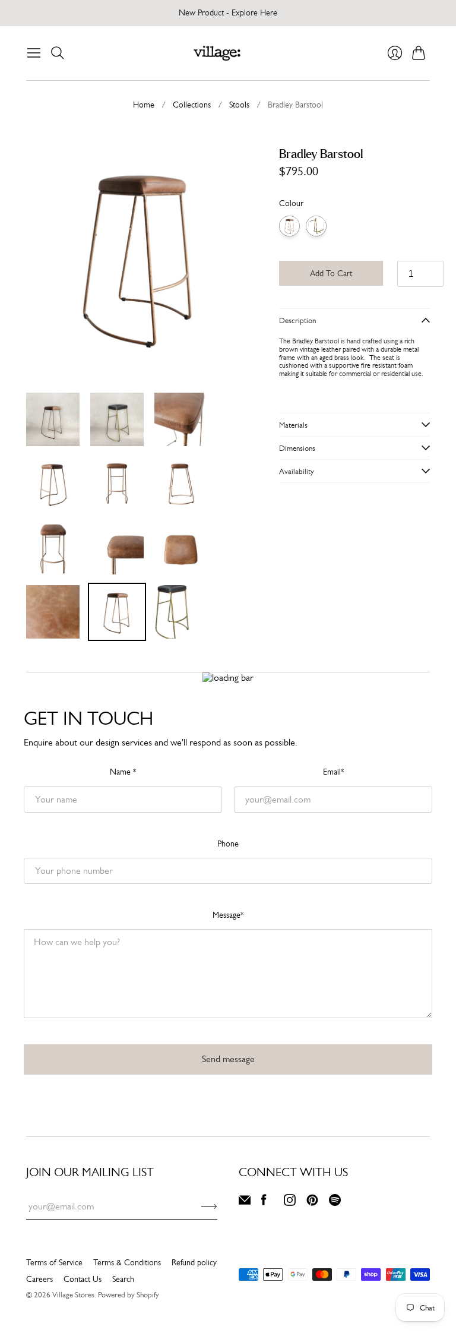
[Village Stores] (217, 53)
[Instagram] (290, 1202)
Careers (39, 1279)
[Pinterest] (312, 1202)
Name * (123, 771)
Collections (192, 104)
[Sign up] (209, 1206)
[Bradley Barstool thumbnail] (53, 419)
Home (143, 104)
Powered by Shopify (128, 1294)
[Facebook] (264, 1202)
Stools (239, 104)
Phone (228, 843)
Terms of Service (54, 1262)
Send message (228, 1058)
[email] (245, 1202)
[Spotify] (335, 1202)
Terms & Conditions (127, 1262)
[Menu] (33, 52)
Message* (228, 915)
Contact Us (83, 1279)
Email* (333, 771)
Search (123, 1279)
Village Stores (73, 1294)
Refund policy (194, 1262)
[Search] (57, 53)
